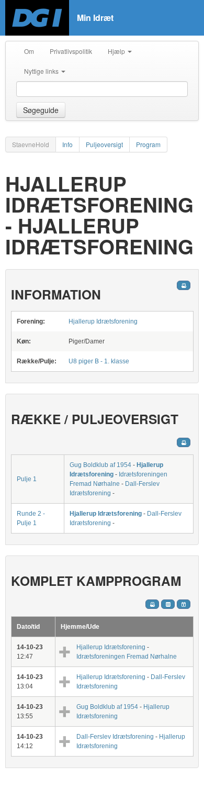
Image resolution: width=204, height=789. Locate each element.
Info (67, 144)
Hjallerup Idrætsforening (103, 321)
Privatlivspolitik (71, 51)
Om (29, 51)
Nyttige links (42, 70)
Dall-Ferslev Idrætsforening (115, 736)
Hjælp (117, 51)
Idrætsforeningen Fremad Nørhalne (126, 656)
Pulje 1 (27, 479)
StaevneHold (30, 144)
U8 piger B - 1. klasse (99, 361)
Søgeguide (41, 110)
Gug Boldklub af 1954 (100, 465)
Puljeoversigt (104, 144)
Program (148, 144)
